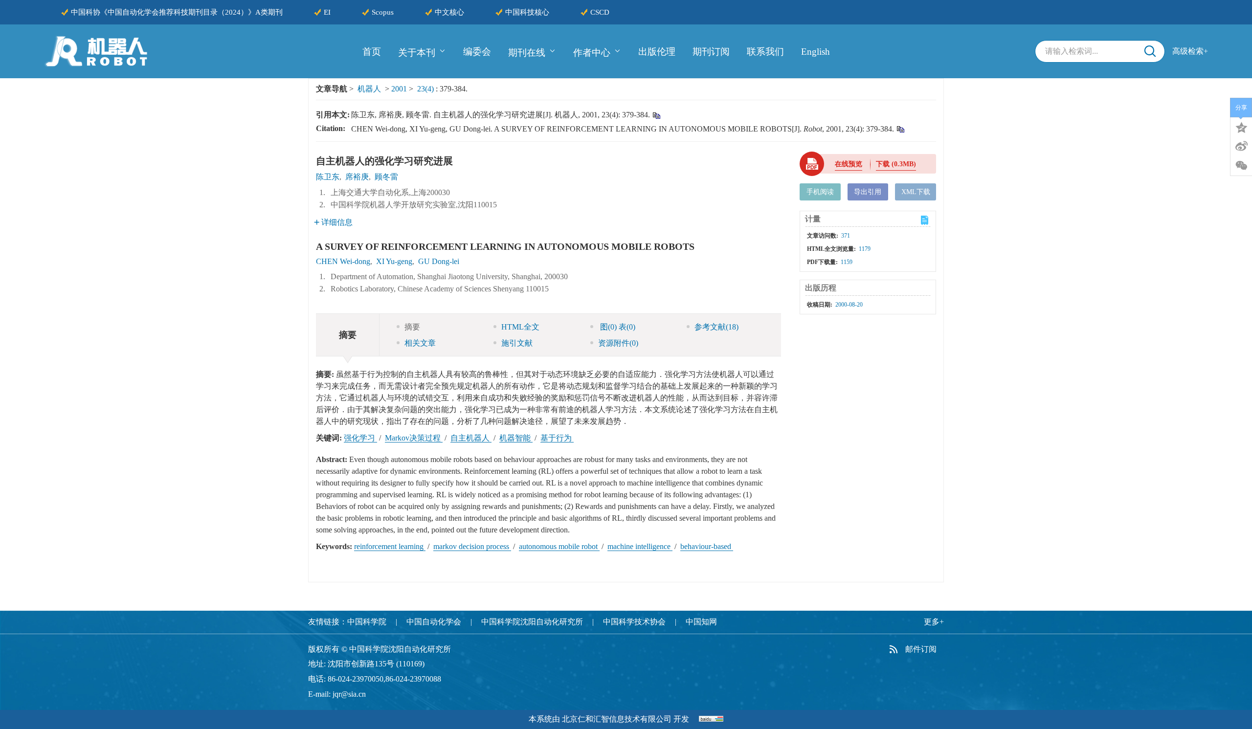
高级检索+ (1190, 51)
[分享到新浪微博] (1241, 146)
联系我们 (765, 51)
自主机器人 (471, 438)
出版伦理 (656, 51)
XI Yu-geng (394, 261)
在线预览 (848, 164)
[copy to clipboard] (900, 129)
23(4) (426, 89)
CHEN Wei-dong (343, 261)
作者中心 (591, 52)
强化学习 (360, 438)
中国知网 (701, 622)
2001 (399, 89)
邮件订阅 (921, 649)
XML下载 (915, 192)
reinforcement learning (389, 546)
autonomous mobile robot (559, 546)
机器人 (369, 89)
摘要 (412, 327)
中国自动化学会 (433, 622)
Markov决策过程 (414, 438)
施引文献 (517, 343)
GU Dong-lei (438, 261)
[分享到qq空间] (1241, 126)
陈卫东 (327, 177)
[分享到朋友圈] (1241, 165)
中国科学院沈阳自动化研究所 (532, 622)
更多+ (934, 622)
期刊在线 (526, 52)
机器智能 (516, 438)
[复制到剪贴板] (656, 115)
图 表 (616, 327)
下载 (896, 164)
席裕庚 (357, 177)
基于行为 (557, 438)
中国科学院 (366, 622)
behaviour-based (706, 546)
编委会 (477, 51)
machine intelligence (639, 546)
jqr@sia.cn (349, 694)
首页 (371, 51)
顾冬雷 (386, 177)
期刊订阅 (711, 51)
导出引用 (867, 192)
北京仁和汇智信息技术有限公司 (616, 719)
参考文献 (716, 327)
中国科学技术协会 (634, 622)
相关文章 (420, 343)
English (815, 51)
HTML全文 (520, 327)
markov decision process (472, 546)
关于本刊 (416, 52)
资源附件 (618, 343)
